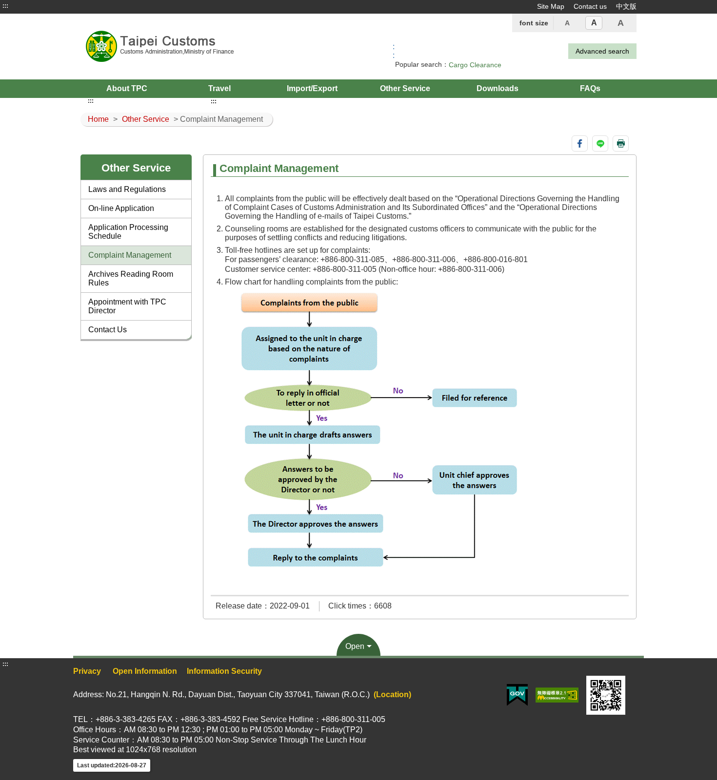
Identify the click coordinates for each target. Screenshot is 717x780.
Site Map (550, 6)
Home (98, 119)
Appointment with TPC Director (127, 306)
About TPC (126, 88)
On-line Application (121, 208)
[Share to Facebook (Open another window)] (580, 143)
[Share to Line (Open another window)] (600, 143)
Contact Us (107, 329)
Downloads (497, 88)
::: (5, 5)
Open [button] (354, 646)
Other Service (405, 88)
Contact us (590, 6)
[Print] (621, 143)
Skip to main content (36, 5)
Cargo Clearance (475, 65)
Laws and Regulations (127, 189)
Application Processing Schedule (128, 231)
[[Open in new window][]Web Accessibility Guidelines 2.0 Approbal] (557, 694)
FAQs (590, 88)
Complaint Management (129, 255)
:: (394, 50)
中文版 (626, 6)
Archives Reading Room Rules (130, 278)
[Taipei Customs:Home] (191, 46)
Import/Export (312, 88)
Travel (219, 88)
